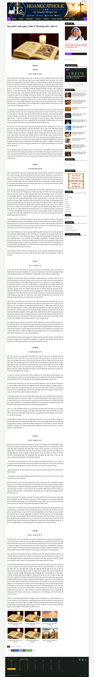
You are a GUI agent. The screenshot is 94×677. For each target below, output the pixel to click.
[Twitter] (20, 650)
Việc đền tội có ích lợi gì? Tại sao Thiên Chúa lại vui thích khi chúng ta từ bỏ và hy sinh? (79, 94)
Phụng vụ (67, 203)
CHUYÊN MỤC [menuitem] (29, 18)
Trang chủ (9, 23)
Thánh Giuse (67, 205)
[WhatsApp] (27, 650)
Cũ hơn (60, 654)
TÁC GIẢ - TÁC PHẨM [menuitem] (57, 18)
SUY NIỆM (68, 53)
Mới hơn (9, 654)
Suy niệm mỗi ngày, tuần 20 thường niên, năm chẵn (78, 133)
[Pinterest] (24, 650)
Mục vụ (66, 201)
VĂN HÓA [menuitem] (38, 18)
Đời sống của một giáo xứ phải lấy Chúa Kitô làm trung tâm (75, 77)
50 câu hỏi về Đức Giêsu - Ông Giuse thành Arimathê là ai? (79, 153)
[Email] (30, 650)
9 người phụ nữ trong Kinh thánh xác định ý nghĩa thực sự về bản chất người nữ (79, 146)
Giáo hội (67, 199)
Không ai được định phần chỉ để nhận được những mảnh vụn (79, 121)
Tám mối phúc (68, 209)
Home (81, 675)
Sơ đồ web (67, 218)
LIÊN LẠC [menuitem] (67, 18)
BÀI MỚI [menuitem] (14, 18)
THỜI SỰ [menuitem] (21, 18)
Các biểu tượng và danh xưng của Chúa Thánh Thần (79, 127)
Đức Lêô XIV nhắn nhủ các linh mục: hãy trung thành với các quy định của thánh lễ (79, 102)
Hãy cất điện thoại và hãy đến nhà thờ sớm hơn (78, 139)
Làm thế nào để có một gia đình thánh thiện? (79, 108)
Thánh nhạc (67, 207)
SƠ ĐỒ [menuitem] (73, 18)
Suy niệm (15, 23)
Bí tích (66, 195)
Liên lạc (85, 675)
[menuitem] (9, 19)
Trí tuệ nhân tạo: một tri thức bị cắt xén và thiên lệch (79, 114)
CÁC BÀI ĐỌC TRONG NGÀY (71, 230)
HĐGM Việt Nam (68, 225)
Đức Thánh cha (68, 211)
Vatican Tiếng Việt (68, 228)
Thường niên (18, 646)
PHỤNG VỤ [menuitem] (46, 18)
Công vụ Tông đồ (68, 197)
